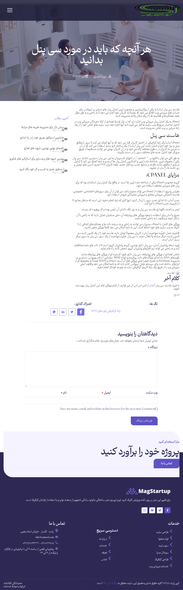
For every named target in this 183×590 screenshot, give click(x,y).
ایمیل (106, 392)
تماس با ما (166, 463)
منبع (176, 295)
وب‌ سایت (151, 392)
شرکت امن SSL (109, 583)
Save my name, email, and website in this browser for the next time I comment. (107, 409)
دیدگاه (153, 347)
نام (64, 392)
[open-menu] (10, 10)
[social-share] (80, 312)
